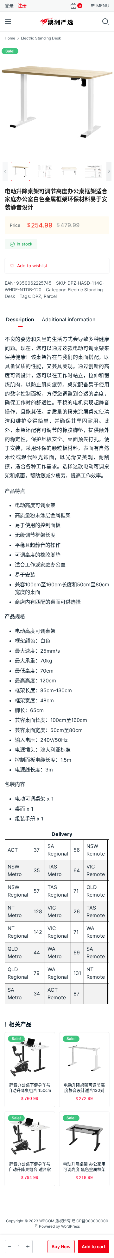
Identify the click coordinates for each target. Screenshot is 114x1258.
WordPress (70, 1226)
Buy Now (61, 1246)
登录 (9, 5)
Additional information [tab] (68, 319)
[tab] (20, 319)
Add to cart (93, 1246)
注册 (22, 5)
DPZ (36, 296)
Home (10, 38)
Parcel (50, 296)
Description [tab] (20, 319)
